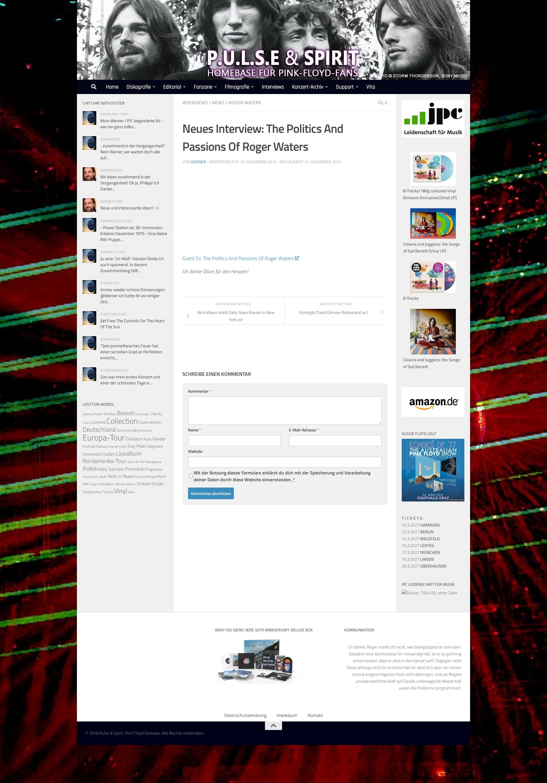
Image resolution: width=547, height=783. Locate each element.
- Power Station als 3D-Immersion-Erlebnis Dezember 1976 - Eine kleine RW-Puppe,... (133, 233)
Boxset (125, 412)
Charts (87, 422)
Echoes (147, 430)
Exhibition (134, 439)
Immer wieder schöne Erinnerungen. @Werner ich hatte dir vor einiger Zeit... (133, 295)
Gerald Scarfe (118, 446)
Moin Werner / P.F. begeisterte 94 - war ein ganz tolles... (131, 123)
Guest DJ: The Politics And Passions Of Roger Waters (238, 258)
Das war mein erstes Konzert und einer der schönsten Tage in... (130, 380)
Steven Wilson (126, 484)
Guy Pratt (137, 446)
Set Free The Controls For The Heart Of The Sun (132, 323)
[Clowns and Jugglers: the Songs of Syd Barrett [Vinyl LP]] (433, 237)
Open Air (133, 461)
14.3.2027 (421, 538)
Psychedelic (90, 476)
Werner (198, 162)
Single (93, 484)
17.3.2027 (421, 552)
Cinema (98, 422)
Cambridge (142, 414)
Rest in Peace (121, 476)
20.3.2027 (424, 566)
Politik (90, 468)
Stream (144, 483)
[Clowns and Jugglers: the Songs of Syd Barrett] (433, 353)
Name (194, 430)
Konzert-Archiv (307, 87)
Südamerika (92, 492)
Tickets (107, 492)
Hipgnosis (155, 446)
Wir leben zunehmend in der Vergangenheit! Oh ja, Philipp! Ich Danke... (129, 183)
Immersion (92, 454)
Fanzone (203, 87)
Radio (103, 476)
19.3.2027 (418, 559)
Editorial (172, 87)
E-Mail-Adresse (304, 430)
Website (195, 451)
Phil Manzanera (151, 461)
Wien (131, 492)
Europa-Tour (104, 437)
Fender (159, 438)
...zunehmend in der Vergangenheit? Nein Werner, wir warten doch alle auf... (132, 151)
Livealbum (129, 453)
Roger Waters (245, 102)
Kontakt (315, 715)
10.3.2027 (421, 525)
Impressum (287, 715)
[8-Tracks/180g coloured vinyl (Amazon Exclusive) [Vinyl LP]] (433, 184)
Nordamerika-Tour (104, 460)
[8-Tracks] (433, 291)
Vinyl (120, 491)
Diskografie (138, 87)
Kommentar (199, 391)
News (218, 102)
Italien (109, 453)
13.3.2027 (418, 532)
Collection (122, 421)
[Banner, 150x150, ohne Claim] (430, 593)
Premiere (134, 469)
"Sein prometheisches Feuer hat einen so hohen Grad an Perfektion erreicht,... (131, 351)
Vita (370, 87)
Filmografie (237, 87)
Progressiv (154, 469)
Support (345, 87)
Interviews (273, 87)
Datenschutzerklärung (245, 715)
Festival (89, 446)
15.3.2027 (418, 545)
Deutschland (99, 429)
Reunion (140, 476)
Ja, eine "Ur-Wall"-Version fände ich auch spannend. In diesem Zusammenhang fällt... (132, 264)
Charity (156, 414)
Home (112, 87)
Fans (148, 439)
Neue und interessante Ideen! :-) (129, 208)
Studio (158, 483)
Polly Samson (111, 469)
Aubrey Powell (93, 414)
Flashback (102, 446)
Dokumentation (129, 430)
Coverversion (150, 422)
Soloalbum (106, 484)
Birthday (110, 413)
